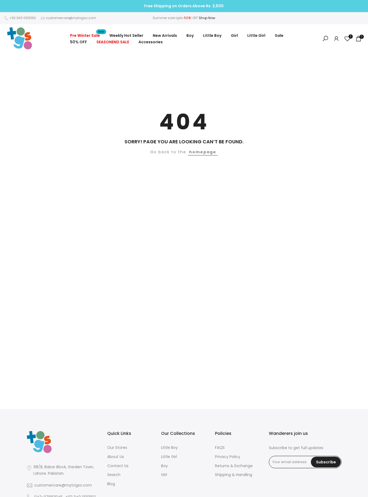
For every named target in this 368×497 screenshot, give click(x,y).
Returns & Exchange (234, 465)
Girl (234, 35)
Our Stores (117, 447)
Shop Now (207, 18)
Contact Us (118, 465)
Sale (279, 35)
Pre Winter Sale (87, 35)
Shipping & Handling (233, 474)
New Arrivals (165, 35)
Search (113, 474)
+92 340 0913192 (22, 18)
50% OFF (78, 42)
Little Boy (212, 35)
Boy (190, 35)
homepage (202, 152)
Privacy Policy (227, 456)
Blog (111, 484)
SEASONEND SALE (112, 42)
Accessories (150, 42)
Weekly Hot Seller (126, 35)
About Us (115, 456)
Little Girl (256, 35)
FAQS (220, 447)
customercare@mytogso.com (71, 18)
